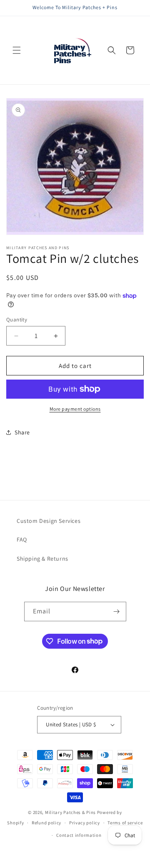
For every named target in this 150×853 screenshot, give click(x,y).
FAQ (22, 539)
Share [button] (22, 432)
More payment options (75, 409)
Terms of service (125, 823)
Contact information (78, 835)
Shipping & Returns (42, 558)
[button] (17, 50)
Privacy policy (84, 823)
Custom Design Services (48, 521)
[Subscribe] (117, 611)
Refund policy (46, 823)
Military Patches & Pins (70, 812)
